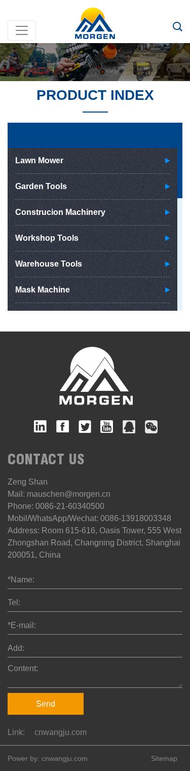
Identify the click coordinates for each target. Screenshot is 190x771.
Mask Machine (42, 289)
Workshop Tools (47, 238)
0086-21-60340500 (69, 506)
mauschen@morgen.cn (68, 494)
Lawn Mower (39, 160)
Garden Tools (41, 186)
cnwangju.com (60, 732)
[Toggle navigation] (22, 30)
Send (45, 704)
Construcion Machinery (60, 212)
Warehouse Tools (48, 264)
